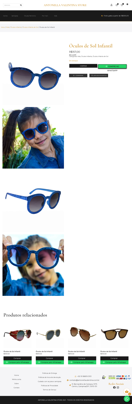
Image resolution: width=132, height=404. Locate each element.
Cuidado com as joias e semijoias (49, 381)
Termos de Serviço (49, 390)
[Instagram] (118, 387)
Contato (16, 388)
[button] (127, 399)
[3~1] (33, 138)
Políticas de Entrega (49, 373)
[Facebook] (114, 387)
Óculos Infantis (16, 27)
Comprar (83, 66)
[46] (33, 201)
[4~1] (33, 265)
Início (3, 27)
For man (45, 16)
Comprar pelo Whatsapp (18, 362)
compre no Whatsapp (113, 66)
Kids (55, 16)
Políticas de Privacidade (49, 386)
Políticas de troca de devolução (49, 377)
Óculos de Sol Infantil (12, 351)
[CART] (126, 5)
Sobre (16, 383)
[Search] (21, 5)
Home (5, 16)
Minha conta (16, 379)
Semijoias (15, 16)
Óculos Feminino (30, 16)
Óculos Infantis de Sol (30, 27)
